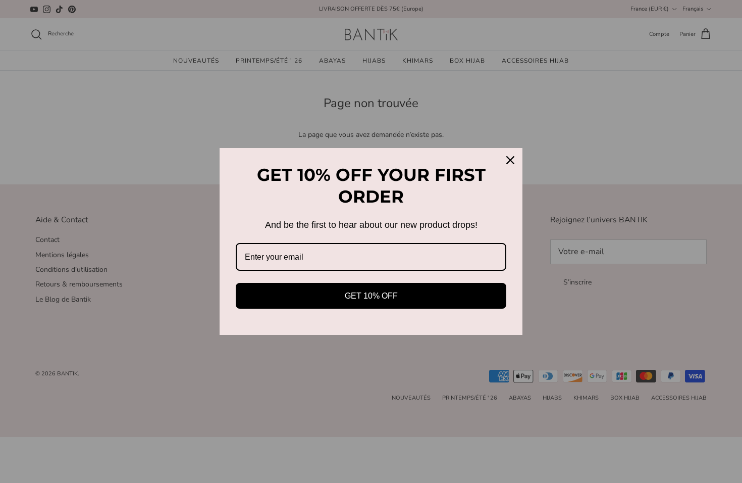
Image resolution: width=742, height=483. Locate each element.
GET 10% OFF (371, 296)
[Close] (510, 160)
